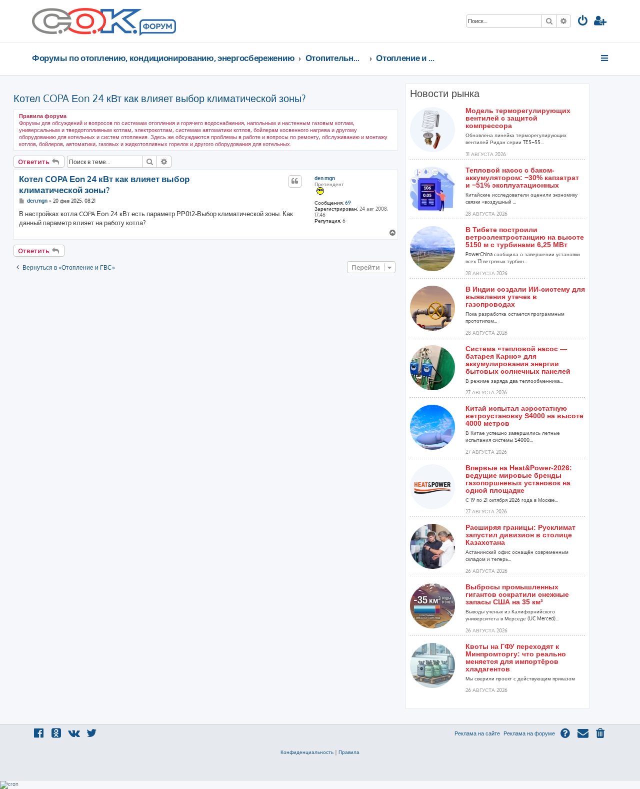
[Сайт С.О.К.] (104, 21)
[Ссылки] (605, 58)
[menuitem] (583, 22)
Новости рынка (445, 93)
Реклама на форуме (529, 733)
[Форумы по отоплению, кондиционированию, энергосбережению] (157, 28)
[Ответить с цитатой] (295, 181)
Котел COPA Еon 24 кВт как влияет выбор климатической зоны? (160, 98)
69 (348, 203)
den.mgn (324, 178)
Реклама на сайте (477, 733)
